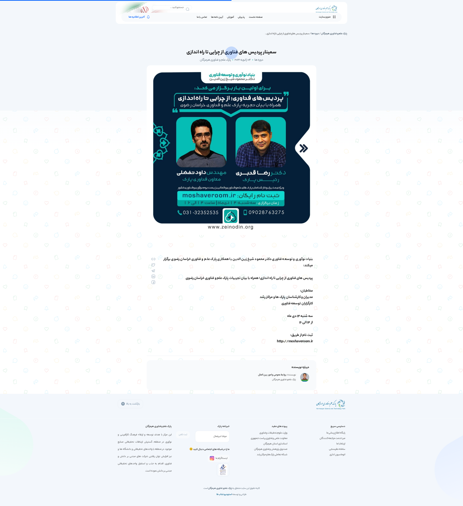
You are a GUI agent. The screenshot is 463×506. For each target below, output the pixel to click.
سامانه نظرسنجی (337, 449)
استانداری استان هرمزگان (275, 444)
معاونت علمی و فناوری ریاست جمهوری (269, 438)
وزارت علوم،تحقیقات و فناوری (273, 433)
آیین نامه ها (217, 17)
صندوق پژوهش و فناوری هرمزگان (270, 449)
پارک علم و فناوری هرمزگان (334, 34)
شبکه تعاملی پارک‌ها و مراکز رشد (272, 455)
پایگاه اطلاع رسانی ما (335, 433)
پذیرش (241, 17)
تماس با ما (202, 17)
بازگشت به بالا (133, 404)
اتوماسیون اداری (337, 455)
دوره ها (315, 34)
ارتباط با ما (340, 444)
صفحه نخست (256, 17)
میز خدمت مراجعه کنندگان (332, 438)
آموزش (230, 17)
